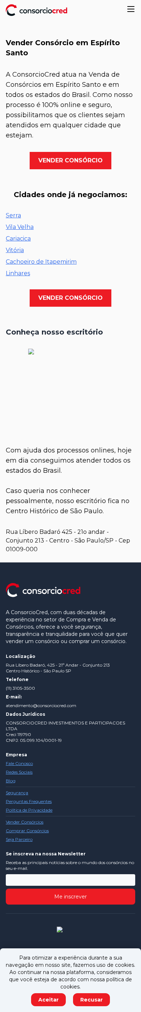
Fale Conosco (19, 763)
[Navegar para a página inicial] (36, 10)
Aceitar (48, 999)
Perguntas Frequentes (29, 801)
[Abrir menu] (131, 9)
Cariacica (18, 238)
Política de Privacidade (29, 810)
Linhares (18, 273)
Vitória (15, 250)
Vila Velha (20, 227)
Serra (13, 215)
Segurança (17, 792)
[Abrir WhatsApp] (123, 994)
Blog (11, 780)
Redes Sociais (19, 772)
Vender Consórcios (24, 822)
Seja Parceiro (19, 839)
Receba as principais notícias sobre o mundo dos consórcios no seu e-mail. (70, 865)
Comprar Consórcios (27, 830)
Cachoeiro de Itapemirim (41, 261)
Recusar (91, 999)
